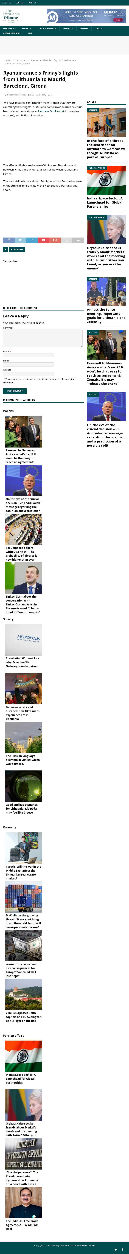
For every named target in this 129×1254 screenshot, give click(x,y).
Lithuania (8, 28)
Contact (20, 3)
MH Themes (89, 1245)
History (84, 28)
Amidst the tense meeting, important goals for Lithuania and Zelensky (106, 315)
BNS (32, 94)
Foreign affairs (45, 28)
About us (6, 3)
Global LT (68, 28)
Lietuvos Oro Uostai (51, 111)
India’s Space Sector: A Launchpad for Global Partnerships (105, 202)
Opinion (26, 28)
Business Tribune (12, 33)
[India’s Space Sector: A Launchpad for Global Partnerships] (106, 180)
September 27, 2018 (16, 94)
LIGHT (98, 28)
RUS (30, 33)
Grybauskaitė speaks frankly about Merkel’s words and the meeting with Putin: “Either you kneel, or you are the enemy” (106, 258)
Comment (8, 327)
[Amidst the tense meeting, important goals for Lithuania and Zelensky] (106, 291)
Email (6, 360)
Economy (9, 827)
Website (7, 369)
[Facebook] (122, 1249)
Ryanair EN (17, 249)
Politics (8, 411)
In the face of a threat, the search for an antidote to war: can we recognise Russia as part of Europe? (106, 149)
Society (42, 94)
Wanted (32, 3)
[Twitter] (116, 1249)
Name (6, 351)
